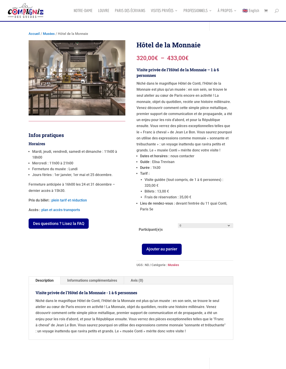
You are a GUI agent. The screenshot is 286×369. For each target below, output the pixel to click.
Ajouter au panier (161, 249)
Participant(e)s (151, 229)
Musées (49, 34)
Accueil (34, 34)
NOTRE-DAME (83, 11)
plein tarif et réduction (69, 200)
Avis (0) (137, 280)
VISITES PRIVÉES (162, 11)
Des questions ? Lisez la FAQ (58, 223)
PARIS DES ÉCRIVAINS (130, 11)
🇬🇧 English (250, 11)
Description (45, 280)
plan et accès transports (60, 210)
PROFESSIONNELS (195, 11)
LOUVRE (103, 11)
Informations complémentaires (92, 280)
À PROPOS (225, 11)
